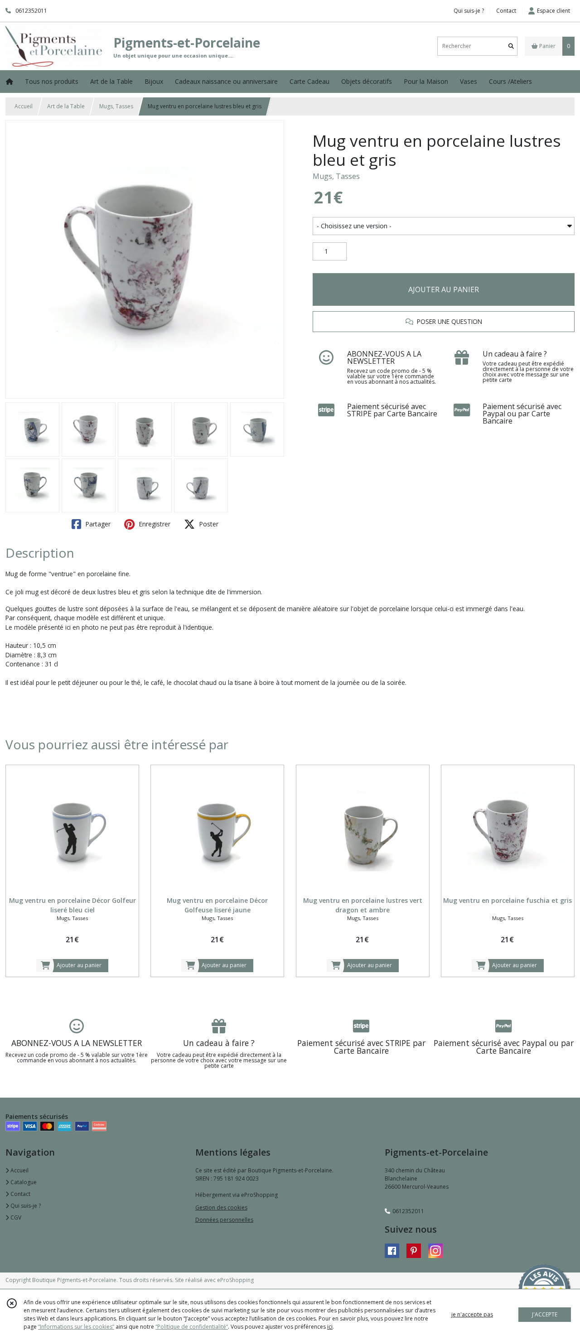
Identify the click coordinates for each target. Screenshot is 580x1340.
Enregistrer (153, 524)
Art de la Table (66, 106)
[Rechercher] (511, 46)
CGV (15, 1217)
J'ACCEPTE (544, 1314)
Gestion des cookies (221, 1207)
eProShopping (235, 1280)
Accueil (23, 106)
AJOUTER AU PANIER (443, 289)
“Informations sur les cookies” (76, 1326)
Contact (506, 10)
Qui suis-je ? (25, 1206)
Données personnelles (224, 1220)
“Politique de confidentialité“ (191, 1326)
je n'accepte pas (472, 1314)
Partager (97, 524)
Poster (207, 524)
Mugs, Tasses (116, 106)
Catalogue (23, 1182)
